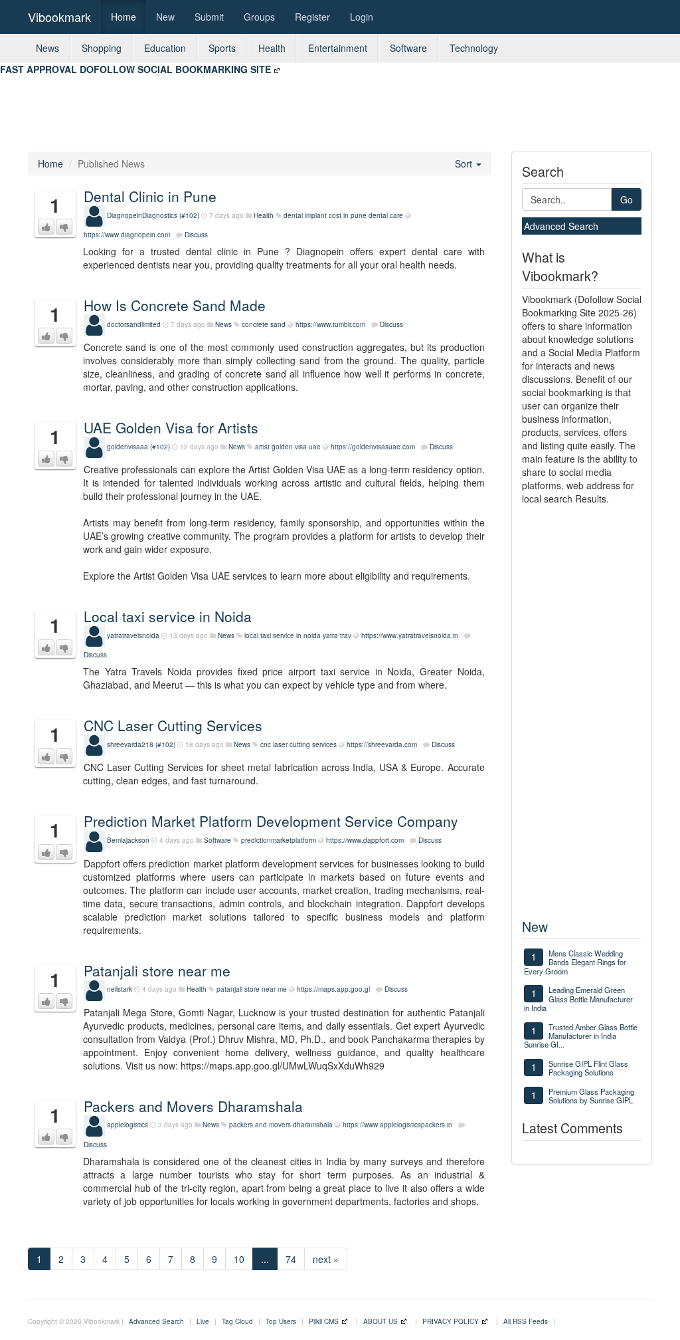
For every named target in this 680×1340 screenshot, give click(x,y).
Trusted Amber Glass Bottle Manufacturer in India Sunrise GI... (581, 1036)
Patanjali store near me (157, 970)
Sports (222, 48)
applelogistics (127, 1124)
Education (165, 48)
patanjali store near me (251, 989)
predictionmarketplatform (278, 840)
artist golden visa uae (288, 446)
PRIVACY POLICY (450, 1321)
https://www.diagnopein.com (127, 234)
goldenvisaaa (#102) (138, 446)
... (265, 1259)
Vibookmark (59, 16)
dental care (386, 215)
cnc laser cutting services (298, 744)
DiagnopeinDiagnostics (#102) (153, 215)
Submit (209, 16)
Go (626, 199)
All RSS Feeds (525, 1321)
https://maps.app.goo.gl (333, 989)
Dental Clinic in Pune (150, 196)
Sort (465, 163)
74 (291, 1259)
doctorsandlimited (134, 324)
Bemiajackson (128, 840)
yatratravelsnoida (133, 635)
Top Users (281, 1321)
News (47, 48)
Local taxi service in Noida (168, 616)
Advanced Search (561, 226)
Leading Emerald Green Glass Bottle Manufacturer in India (578, 998)
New (165, 16)
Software (408, 48)
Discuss (196, 234)
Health (272, 48)
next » (326, 1259)
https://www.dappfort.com (365, 840)
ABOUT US (380, 1321)
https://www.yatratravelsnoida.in (409, 635)
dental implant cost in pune (325, 215)
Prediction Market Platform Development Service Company (271, 821)
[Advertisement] (241, 106)
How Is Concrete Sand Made (175, 305)
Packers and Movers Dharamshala (193, 1106)
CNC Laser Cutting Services (173, 725)
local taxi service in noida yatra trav (297, 635)
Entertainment (337, 48)
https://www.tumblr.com (330, 324)
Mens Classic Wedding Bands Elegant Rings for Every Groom (575, 962)
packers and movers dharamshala (281, 1124)
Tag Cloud (237, 1321)
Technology (474, 48)
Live (203, 1321)
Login (361, 16)
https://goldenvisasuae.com (373, 446)
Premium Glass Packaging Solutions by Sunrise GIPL (591, 1095)
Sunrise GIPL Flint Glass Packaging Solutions (588, 1067)
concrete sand (264, 324)
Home (123, 16)
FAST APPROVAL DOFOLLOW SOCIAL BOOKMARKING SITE (135, 69)
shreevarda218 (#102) (141, 744)
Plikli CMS (324, 1321)
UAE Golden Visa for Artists (171, 427)
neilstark (119, 989)
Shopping (102, 48)
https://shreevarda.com (382, 744)
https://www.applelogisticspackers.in (397, 1124)
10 (239, 1259)
